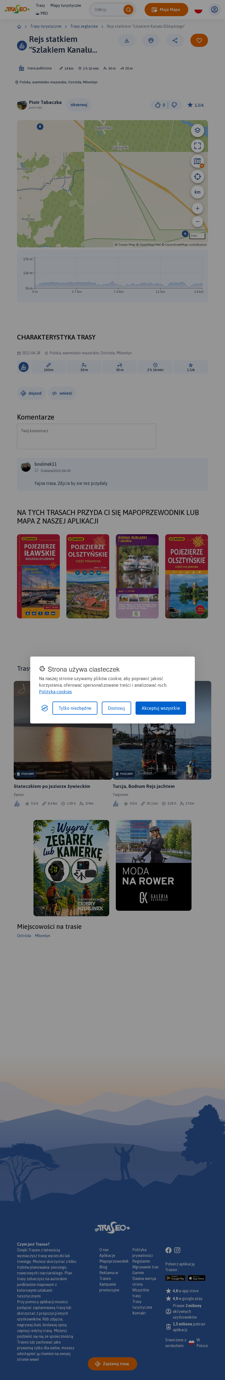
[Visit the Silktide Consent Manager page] (44, 708)
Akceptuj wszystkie (161, 708)
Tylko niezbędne (74, 708)
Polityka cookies (55, 691)
